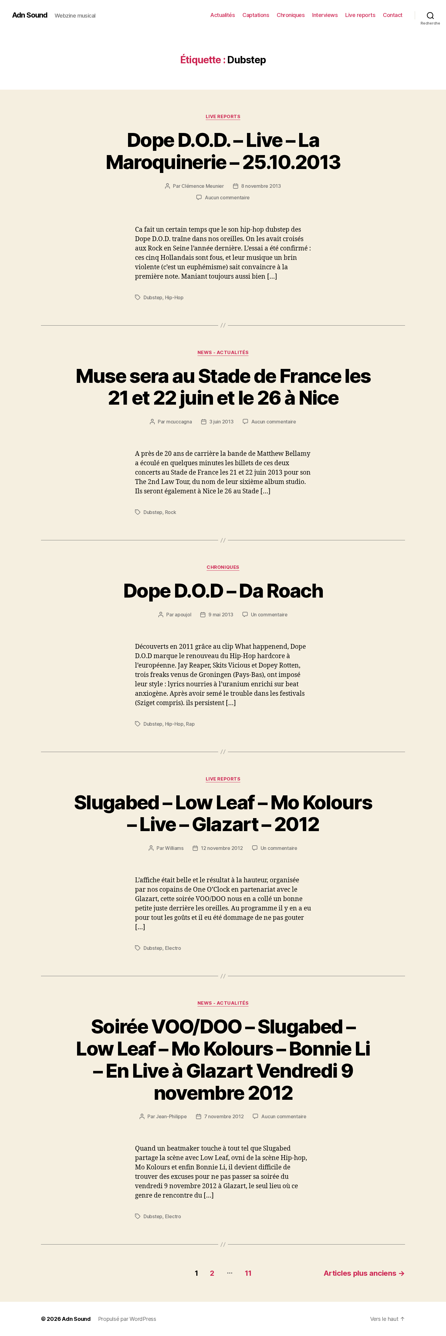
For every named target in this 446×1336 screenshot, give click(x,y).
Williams (174, 848)
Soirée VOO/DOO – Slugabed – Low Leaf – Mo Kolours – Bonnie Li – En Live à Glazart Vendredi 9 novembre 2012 (223, 1059)
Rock (170, 512)
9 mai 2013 (220, 615)
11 (248, 1273)
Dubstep (153, 297)
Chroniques (291, 15)
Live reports (360, 15)
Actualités (222, 15)
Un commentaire (269, 615)
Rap (190, 724)
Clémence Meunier (202, 186)
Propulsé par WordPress (127, 1319)
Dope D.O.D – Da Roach (223, 590)
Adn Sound (29, 15)
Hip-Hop (174, 297)
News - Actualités (223, 352)
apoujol (183, 615)
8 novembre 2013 (261, 186)
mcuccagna (179, 422)
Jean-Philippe (171, 1116)
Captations (255, 15)
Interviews (325, 15)
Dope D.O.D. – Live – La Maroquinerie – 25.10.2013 (223, 151)
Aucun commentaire (227, 197)
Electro (173, 948)
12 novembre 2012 (222, 848)
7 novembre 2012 (224, 1116)
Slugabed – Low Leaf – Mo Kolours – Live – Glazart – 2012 (223, 813)
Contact (393, 15)
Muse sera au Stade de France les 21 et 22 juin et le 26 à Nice (223, 386)
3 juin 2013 (221, 422)
